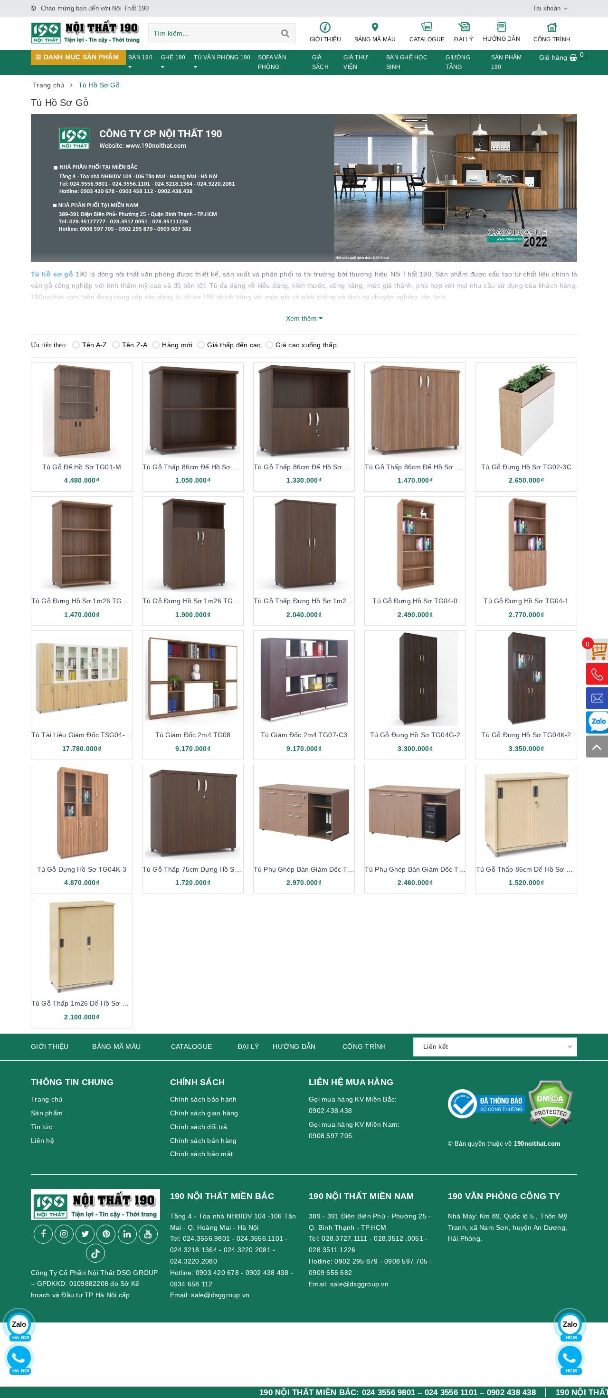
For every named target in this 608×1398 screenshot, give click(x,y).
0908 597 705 (406, 1261)
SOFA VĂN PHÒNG (272, 62)
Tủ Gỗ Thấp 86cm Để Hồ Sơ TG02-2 (421, 467)
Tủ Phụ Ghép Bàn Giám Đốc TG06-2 (421, 869)
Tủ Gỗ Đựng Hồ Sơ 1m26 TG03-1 (194, 601)
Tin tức (41, 1127)
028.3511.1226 (332, 1250)
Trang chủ (46, 1099)
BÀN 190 (140, 57)
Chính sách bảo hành (203, 1099)
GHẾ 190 (173, 57)
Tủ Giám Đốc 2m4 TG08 (193, 735)
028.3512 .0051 (398, 1238)
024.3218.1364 (193, 1250)
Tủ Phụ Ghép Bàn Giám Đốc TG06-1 (310, 869)
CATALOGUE (427, 39)
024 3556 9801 (331, 1392)
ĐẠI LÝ (463, 39)
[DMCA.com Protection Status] (550, 1108)
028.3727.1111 (344, 1238)
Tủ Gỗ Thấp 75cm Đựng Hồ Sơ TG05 (200, 869)
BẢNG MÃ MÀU (375, 39)
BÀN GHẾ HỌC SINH (407, 62)
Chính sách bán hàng (203, 1140)
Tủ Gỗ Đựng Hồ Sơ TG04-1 (526, 601)
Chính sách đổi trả (199, 1127)
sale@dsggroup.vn (220, 1295)
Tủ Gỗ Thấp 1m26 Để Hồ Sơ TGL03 (87, 1003)
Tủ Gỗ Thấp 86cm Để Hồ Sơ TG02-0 (199, 467)
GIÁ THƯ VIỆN (355, 62)
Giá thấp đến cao (234, 345)
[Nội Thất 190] (85, 31)
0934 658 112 (191, 1284)
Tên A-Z (94, 345)
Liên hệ (42, 1140)
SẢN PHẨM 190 (506, 62)
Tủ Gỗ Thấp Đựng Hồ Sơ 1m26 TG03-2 (315, 601)
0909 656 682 (330, 1272)
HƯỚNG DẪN (501, 39)
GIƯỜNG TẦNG (458, 62)
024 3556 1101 (393, 1392)
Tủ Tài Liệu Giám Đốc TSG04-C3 (82, 735)
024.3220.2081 (247, 1250)
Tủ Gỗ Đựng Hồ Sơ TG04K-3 (81, 869)
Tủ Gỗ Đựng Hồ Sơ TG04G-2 (415, 735)
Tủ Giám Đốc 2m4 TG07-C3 (304, 735)
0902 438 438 (267, 1272)
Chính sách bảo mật (201, 1154)
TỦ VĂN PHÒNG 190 (222, 57)
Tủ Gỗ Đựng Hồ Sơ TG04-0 (414, 601)
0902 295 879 (356, 1261)
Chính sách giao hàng (204, 1113)
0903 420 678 (217, 1272)
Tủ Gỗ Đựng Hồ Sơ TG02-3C (526, 467)
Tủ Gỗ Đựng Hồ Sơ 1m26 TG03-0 (83, 601)
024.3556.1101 (260, 1238)
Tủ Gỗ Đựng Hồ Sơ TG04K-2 (526, 735)
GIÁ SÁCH (320, 62)
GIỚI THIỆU (326, 39)
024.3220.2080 (193, 1261)
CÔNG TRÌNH (552, 39)
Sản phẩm (47, 1113)
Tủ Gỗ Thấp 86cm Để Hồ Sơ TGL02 (531, 869)
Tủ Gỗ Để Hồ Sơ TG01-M (81, 467)
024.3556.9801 (206, 1238)
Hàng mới (177, 345)
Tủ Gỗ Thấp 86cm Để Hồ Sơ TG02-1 (310, 467)
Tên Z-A (135, 345)
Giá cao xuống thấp (306, 345)
